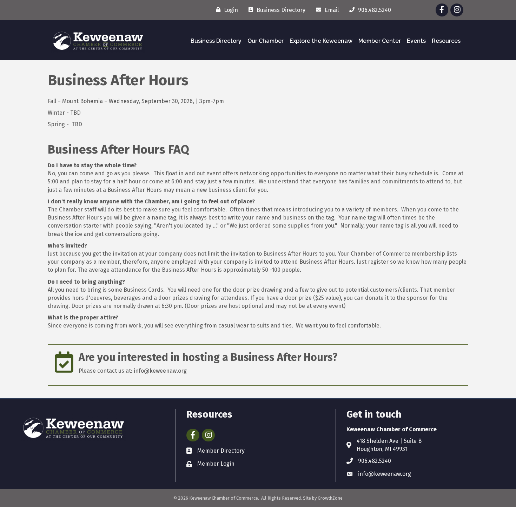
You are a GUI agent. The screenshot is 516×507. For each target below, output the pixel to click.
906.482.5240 (374, 461)
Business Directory (216, 41)
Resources (446, 41)
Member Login (215, 463)
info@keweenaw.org (384, 474)
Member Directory (221, 450)
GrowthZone (330, 498)
